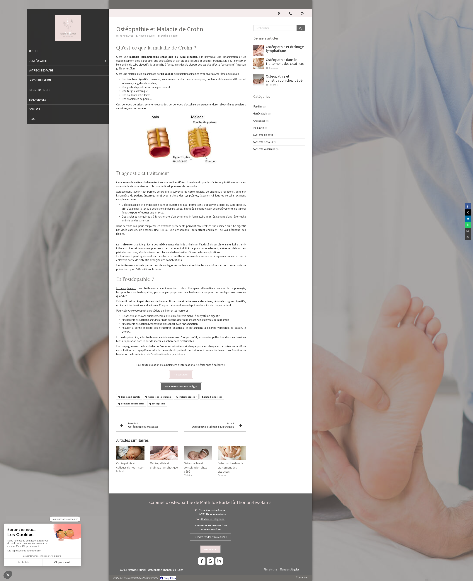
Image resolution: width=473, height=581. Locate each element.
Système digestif (263, 134)
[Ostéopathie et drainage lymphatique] (164, 453)
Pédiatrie (258, 127)
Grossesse (259, 120)
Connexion (302, 577)
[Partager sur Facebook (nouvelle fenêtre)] (468, 206)
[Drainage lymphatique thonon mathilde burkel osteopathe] (258, 50)
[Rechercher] (301, 28)
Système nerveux (263, 142)
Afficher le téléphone (212, 519)
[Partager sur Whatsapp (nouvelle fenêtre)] (468, 225)
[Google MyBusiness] (210, 561)
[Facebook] (201, 561)
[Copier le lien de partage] (468, 237)
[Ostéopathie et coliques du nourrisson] (130, 453)
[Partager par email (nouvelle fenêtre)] (468, 231)
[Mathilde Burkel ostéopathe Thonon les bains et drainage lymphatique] (68, 39)
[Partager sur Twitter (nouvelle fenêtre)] (468, 212)
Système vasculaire (264, 149)
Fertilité (258, 106)
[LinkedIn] (219, 561)
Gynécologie (260, 113)
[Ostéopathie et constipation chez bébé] (198, 453)
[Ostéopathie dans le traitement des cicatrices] (232, 453)
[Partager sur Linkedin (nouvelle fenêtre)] (468, 219)
